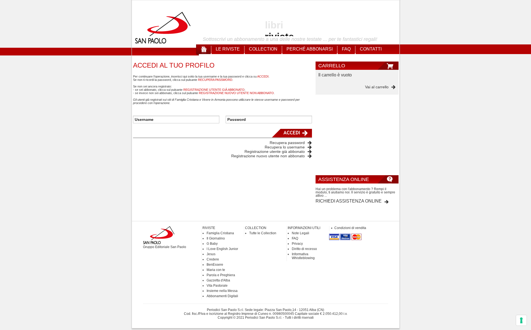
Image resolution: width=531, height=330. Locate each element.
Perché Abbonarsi (310, 49)
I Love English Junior (222, 249)
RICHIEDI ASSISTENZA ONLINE (349, 201)
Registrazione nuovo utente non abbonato (268, 156)
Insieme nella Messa (222, 291)
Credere (213, 259)
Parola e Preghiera (221, 275)
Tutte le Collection (262, 233)
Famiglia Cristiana (220, 233)
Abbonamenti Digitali (222, 296)
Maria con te (216, 270)
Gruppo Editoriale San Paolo (164, 247)
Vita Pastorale (217, 286)
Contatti (371, 49)
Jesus (211, 254)
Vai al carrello (377, 87)
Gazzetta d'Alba (218, 280)
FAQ (346, 49)
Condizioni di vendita (350, 228)
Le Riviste (228, 49)
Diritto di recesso (304, 249)
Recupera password (287, 142)
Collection (263, 49)
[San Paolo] (163, 43)
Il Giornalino (216, 238)
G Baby (212, 244)
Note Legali (300, 233)
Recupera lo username (285, 147)
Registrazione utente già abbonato (274, 151)
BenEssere (215, 265)
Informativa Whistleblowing (303, 256)
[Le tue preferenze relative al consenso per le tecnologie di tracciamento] (521, 320)
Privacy (297, 244)
